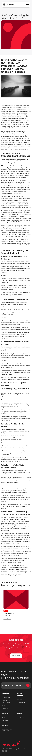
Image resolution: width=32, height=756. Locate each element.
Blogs (3, 717)
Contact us (5, 725)
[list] (16, 607)
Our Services (6, 693)
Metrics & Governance (5, 707)
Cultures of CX (6, 703)
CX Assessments (6, 697)
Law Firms (19, 700)
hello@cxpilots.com (7, 734)
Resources (5, 713)
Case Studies (20, 717)
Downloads (5, 720)
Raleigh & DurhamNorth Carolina (7, 729)
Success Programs (20, 694)
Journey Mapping (6, 700)
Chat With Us (16, 655)
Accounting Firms (22, 702)
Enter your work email (11, 685)
